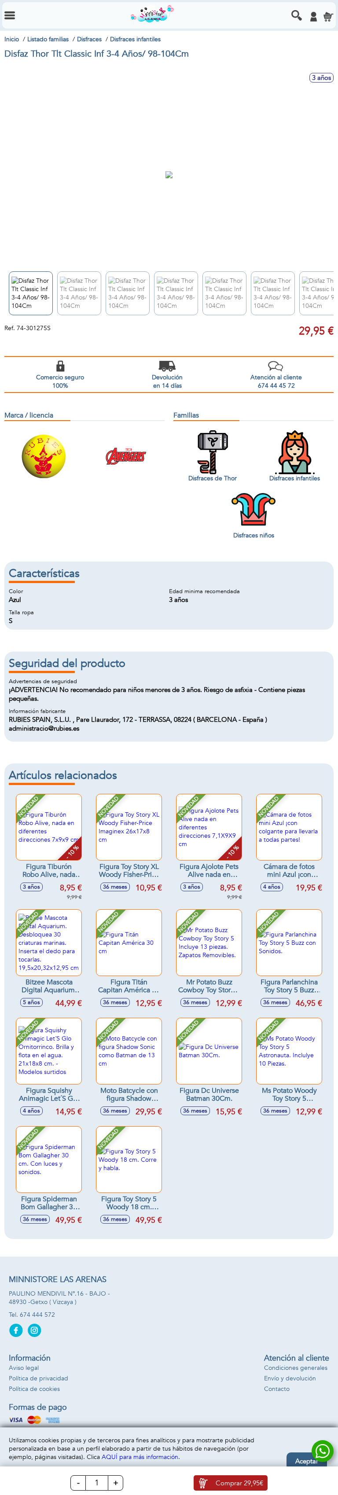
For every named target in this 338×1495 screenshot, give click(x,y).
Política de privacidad (38, 1378)
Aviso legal (24, 1368)
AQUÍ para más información (140, 1457)
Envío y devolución (290, 1378)
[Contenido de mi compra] (328, 16)
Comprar (239, 1483)
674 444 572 (37, 1315)
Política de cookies (34, 1389)
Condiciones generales (295, 1368)
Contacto (277, 1389)
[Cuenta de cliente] (313, 16)
